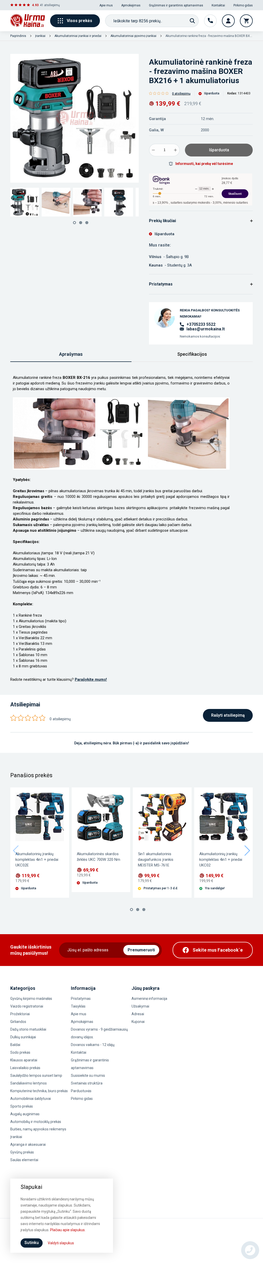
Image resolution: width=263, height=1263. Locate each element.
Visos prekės (79, 20)
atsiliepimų (52, 5)
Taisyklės (78, 1006)
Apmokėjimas (130, 5)
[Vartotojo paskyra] (228, 20)
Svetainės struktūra (86, 1083)
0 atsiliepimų (181, 93)
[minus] (153, 150)
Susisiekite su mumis (88, 1075)
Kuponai (138, 1022)
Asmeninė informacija (149, 998)
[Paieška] (192, 20)
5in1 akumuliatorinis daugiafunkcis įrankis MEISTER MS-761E (155, 859)
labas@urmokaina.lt (205, 329)
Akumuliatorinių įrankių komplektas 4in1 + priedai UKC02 (220, 859)
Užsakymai (140, 1006)
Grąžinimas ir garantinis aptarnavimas (176, 5)
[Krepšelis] (246, 20)
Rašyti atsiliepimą (228, 715)
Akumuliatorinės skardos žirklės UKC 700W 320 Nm (98, 857)
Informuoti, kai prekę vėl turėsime (204, 164)
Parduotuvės (81, 1091)
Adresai (138, 1014)
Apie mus (106, 5)
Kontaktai (218, 5)
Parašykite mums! (91, 679)
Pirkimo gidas (243, 5)
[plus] (175, 150)
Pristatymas (81, 998)
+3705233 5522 (200, 324)
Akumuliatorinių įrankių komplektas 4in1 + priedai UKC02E (36, 859)
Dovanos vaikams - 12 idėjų (93, 1045)
